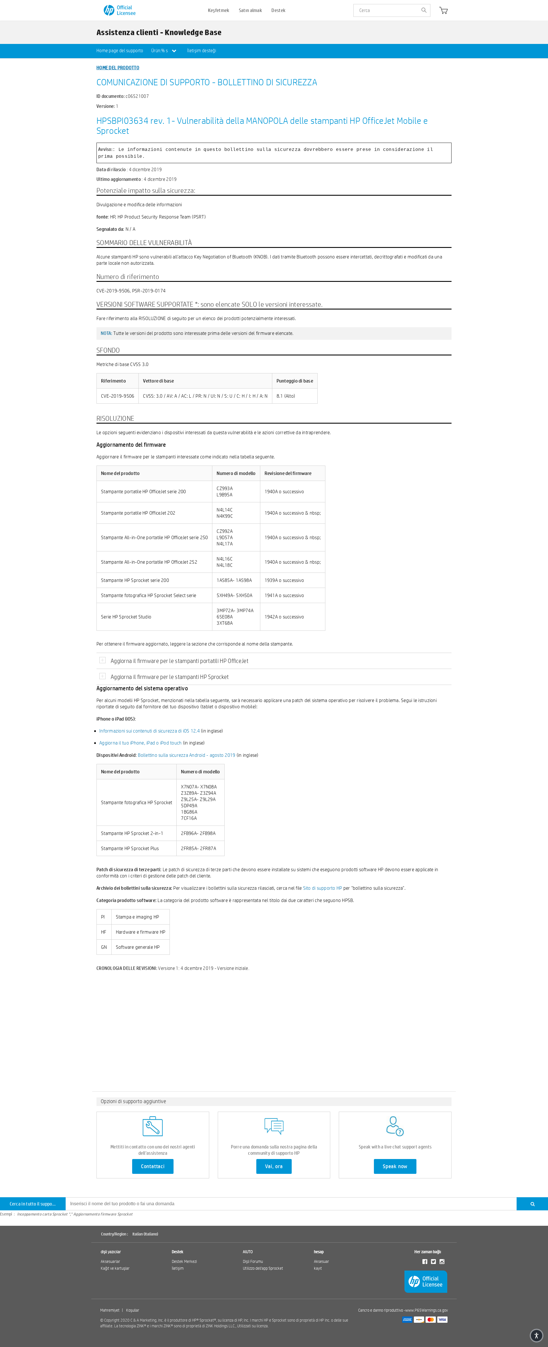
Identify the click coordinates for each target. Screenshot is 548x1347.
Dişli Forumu (253, 1261)
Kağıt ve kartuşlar (115, 1268)
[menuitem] (119, 51)
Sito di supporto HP (322, 888)
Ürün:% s (160, 51)
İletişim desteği (201, 51)
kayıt (318, 1268)
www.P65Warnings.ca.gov (426, 1310)
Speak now (395, 1166)
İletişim (178, 1268)
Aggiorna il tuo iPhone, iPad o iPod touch (140, 743)
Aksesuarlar (110, 1261)
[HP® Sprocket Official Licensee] (120, 10)
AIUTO (248, 1251)
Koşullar (132, 1310)
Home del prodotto (117, 67)
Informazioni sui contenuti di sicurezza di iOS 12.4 (149, 731)
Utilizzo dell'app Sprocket (263, 1268)
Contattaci (153, 1166)
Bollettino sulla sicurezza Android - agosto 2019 (186, 755)
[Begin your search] (423, 11)
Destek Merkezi (184, 1261)
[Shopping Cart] (443, 11)
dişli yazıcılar (111, 1251)
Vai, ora (274, 1166)
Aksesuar (321, 1261)
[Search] (532, 1203)
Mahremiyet (110, 1310)
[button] (536, 1335)
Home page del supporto (119, 51)
